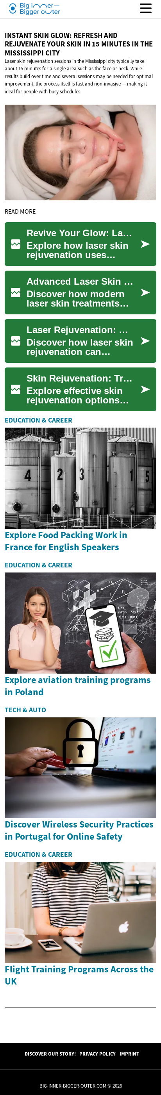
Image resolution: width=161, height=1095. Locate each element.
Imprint (129, 1053)
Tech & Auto (25, 710)
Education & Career (38, 420)
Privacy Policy (97, 1053)
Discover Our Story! (50, 1053)
